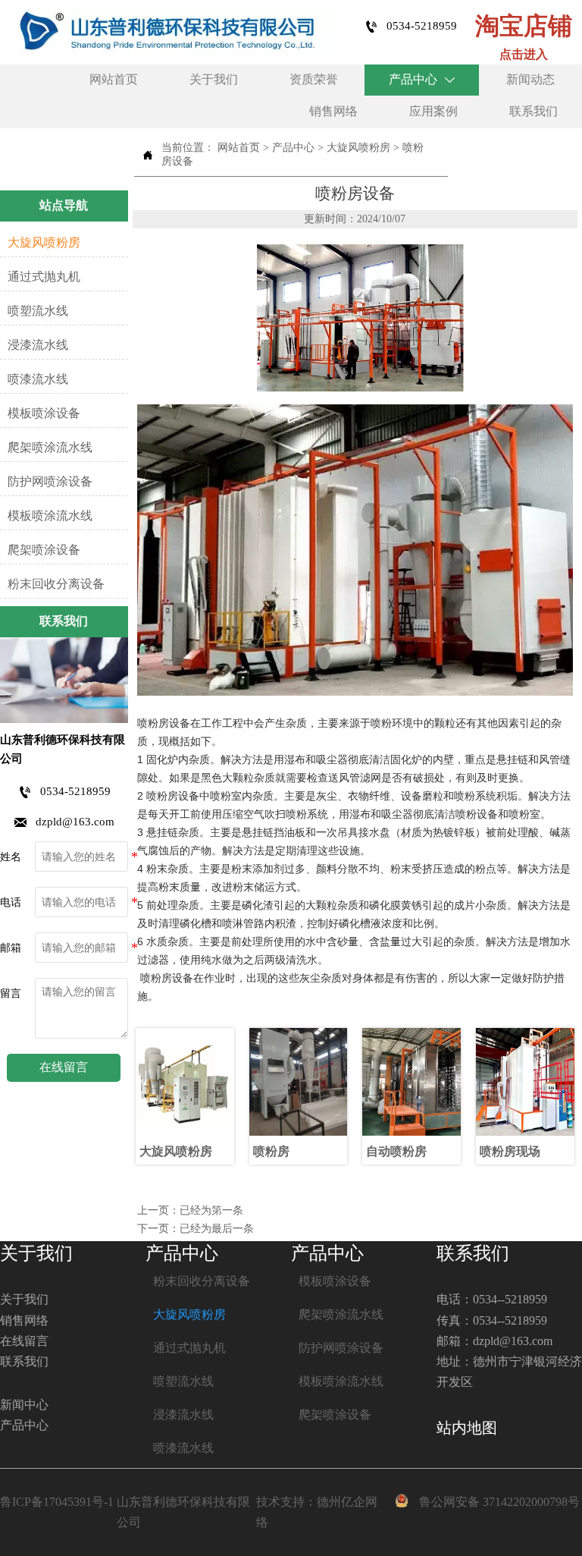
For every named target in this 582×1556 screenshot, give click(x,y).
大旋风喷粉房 (358, 147)
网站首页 (238, 147)
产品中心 (293, 147)
